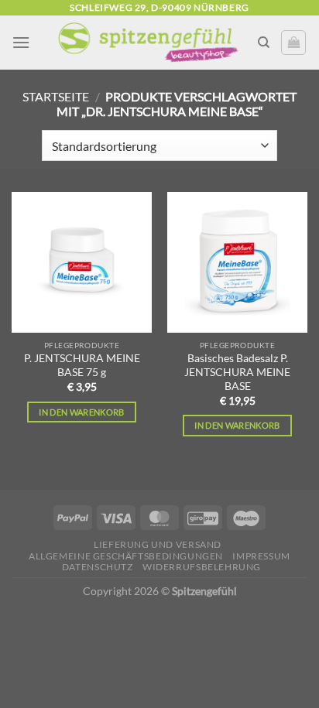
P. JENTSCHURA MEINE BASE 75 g (82, 365)
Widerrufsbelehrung (201, 567)
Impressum (261, 556)
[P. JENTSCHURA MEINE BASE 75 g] (82, 262)
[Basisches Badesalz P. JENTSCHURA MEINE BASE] (237, 262)
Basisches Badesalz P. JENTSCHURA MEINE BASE (237, 372)
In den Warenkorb (81, 412)
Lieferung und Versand (157, 544)
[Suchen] (263, 42)
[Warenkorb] (293, 42)
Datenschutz (97, 567)
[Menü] (21, 42)
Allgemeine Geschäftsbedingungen (126, 556)
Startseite (55, 96)
